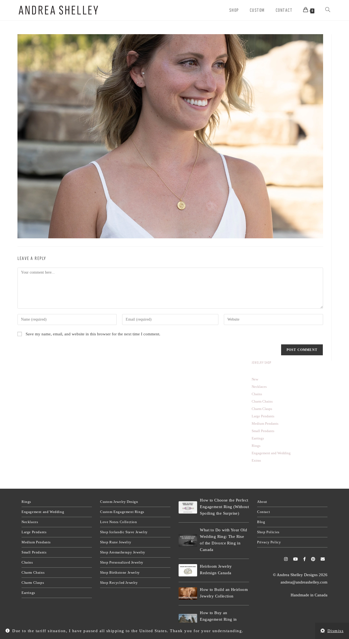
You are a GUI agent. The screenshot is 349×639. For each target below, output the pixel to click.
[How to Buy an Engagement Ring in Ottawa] (188, 620)
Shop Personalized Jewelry (121, 562)
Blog (261, 522)
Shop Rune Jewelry (115, 542)
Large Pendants (34, 532)
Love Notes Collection (118, 522)
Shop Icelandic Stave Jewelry (124, 532)
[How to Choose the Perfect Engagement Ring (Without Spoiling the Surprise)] (188, 507)
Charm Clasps (33, 583)
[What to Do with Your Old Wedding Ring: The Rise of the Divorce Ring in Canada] (188, 540)
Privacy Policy (269, 542)
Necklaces (30, 522)
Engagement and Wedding (43, 512)
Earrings (28, 593)
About (262, 502)
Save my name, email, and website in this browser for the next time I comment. (93, 334)
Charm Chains (33, 572)
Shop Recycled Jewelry (119, 583)
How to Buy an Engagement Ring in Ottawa (218, 619)
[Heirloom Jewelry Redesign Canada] (188, 570)
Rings (26, 502)
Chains (27, 562)
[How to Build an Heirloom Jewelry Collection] (188, 593)
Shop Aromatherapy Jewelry (122, 552)
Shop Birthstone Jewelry (120, 572)
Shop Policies (268, 532)
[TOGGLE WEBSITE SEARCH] (328, 10)
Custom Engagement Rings (122, 512)
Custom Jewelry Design (119, 502)
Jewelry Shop (261, 362)
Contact (263, 512)
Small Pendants (34, 552)
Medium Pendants (36, 542)
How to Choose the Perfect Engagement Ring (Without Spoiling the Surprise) (224, 506)
